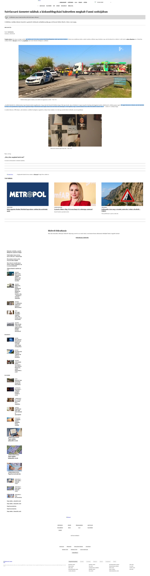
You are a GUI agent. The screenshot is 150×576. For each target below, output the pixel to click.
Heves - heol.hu (91, 570)
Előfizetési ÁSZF (74, 549)
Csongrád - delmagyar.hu (71, 570)
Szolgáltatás (108, 561)
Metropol (11, 32)
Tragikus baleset (8, 39)
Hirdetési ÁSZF (65, 549)
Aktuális (42, 5)
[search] (110, 2)
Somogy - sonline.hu (112, 569)
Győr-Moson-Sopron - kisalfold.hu (94, 567)
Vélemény (60, 527)
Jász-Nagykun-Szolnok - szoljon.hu (114, 564)
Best (69, 527)
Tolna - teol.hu (132, 564)
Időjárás (70, 2)
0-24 (76, 2)
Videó (60, 530)
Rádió (114, 561)
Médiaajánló (69, 546)
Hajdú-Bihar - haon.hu (92, 569)
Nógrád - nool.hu (111, 567)
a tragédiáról (25, 40)
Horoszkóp (63, 2)
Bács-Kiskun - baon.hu (71, 564)
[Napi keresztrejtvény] (14, 475)
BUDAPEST (63, 5)
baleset (16, 350)
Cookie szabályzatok (84, 549)
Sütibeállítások (75, 552)
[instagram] (107, 2)
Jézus (16, 310)
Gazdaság (88, 561)
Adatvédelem (88, 546)
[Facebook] (72, 539)
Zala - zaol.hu (131, 569)
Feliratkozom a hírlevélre (82, 237)
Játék (85, 2)
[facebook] (106, 2)
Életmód (48, 5)
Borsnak (15, 40)
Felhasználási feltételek (78, 546)
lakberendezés (18, 398)
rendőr (16, 338)
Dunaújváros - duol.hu (92, 564)
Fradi (80, 2)
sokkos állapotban (130, 39)
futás (16, 378)
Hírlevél (70, 5)
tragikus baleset (10, 35)
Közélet (81, 561)
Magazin (95, 561)
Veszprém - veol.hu (132, 567)
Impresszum (61, 546)
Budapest (17, 272)
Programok (79, 525)
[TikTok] (75, 539)
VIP (54, 5)
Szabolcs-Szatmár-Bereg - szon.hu (114, 570)
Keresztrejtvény (13, 437)
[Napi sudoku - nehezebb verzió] (14, 442)
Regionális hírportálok (73, 561)
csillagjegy (17, 418)
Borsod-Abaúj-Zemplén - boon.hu (73, 569)
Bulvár (101, 561)
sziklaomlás (104, 207)
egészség (17, 407)
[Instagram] (78, 539)
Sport (57, 5)
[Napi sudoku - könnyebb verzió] (14, 459)
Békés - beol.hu (70, 567)
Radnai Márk (9, 207)
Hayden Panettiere (58, 207)
